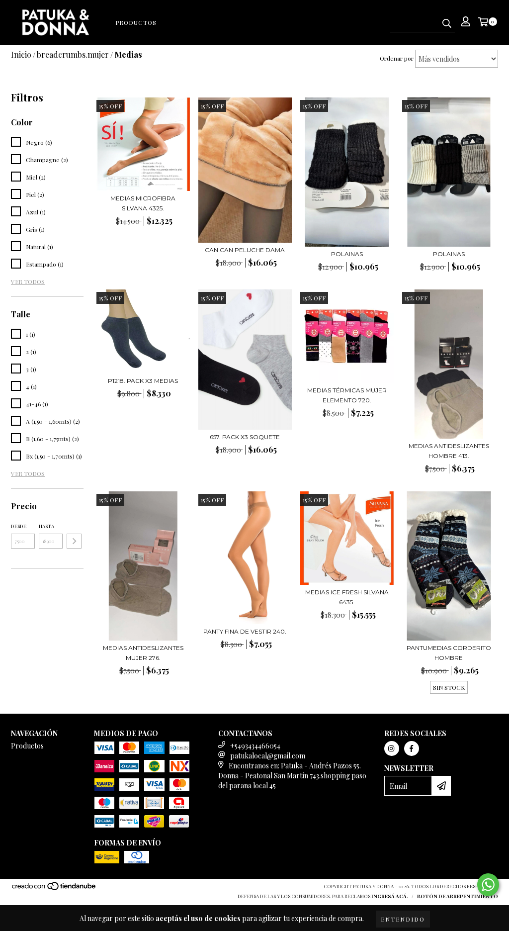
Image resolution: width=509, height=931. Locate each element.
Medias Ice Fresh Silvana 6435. (347, 597)
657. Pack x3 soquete (245, 437)
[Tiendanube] (54, 888)
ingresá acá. (389, 896)
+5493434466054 (255, 745)
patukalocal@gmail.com (267, 755)
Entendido (403, 919)
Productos (136, 22)
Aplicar (74, 541)
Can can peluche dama (245, 250)
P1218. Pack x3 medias (143, 380)
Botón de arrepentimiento (457, 896)
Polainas (347, 254)
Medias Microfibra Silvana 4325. (142, 203)
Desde (18, 526)
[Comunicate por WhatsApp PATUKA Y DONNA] (488, 884)
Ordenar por (397, 58)
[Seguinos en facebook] (411, 748)
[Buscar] (447, 23)
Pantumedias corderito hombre (449, 652)
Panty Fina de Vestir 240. (244, 631)
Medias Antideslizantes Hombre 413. (449, 451)
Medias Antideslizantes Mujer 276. (143, 652)
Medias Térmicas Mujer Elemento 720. (347, 395)
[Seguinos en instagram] (391, 748)
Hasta (46, 526)
